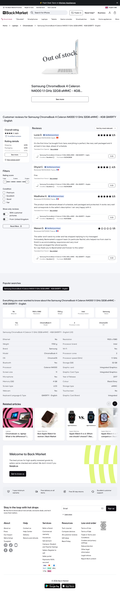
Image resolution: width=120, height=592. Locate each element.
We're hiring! (8, 538)
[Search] (32, 12)
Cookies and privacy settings (88, 541)
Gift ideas (65, 538)
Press (6, 531)
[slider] (5, 181)
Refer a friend (47, 528)
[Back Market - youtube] (16, 545)
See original (54, 149)
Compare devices (68, 531)
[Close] (117, 3)
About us (7, 528)
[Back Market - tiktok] (11, 545)
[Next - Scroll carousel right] (114, 403)
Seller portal (47, 556)
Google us (13, 466)
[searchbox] (50, 12)
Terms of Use (86, 528)
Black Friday (66, 541)
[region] (60, 424)
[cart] (114, 12)
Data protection (87, 546)
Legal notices (86, 555)
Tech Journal (66, 528)
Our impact (8, 535)
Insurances (47, 537)
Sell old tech (47, 541)
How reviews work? (13, 160)
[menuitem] (33, 19)
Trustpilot (7, 541)
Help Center (27, 531)
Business (101, 13)
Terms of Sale (86, 531)
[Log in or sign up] (109, 12)
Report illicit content (88, 559)
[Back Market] (15, 12)
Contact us (27, 528)
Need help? (90, 13)
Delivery (26, 535)
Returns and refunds (30, 538)
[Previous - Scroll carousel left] (108, 403)
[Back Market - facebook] (6, 550)
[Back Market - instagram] (6, 545)
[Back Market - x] (11, 550)
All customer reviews (69, 535)
